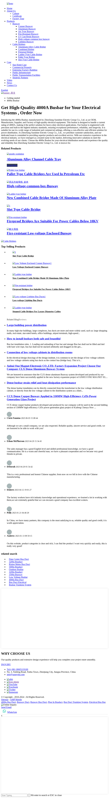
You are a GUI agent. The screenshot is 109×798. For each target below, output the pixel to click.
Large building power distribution (27, 325)
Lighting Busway (26, 41)
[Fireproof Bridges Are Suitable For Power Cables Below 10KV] (17, 217)
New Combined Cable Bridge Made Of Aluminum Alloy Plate (51, 198)
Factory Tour (18, 18)
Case (9, 62)
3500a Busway (15, 574)
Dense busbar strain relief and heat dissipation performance (41, 382)
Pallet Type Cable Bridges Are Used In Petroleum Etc (46, 174)
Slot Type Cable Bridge (28, 59)
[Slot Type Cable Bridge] (8, 205)
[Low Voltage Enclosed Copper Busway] (32, 263)
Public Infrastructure (21, 72)
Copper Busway (25, 26)
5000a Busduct (15, 567)
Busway (16, 24)
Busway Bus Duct (38, 702)
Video (9, 80)
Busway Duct (23, 702)
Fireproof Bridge (25, 52)
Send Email (6, 707)
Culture (15, 13)
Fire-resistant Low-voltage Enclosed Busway (39, 233)
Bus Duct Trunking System (76, 702)
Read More (12, 165)
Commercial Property (22, 67)
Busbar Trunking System (20, 585)
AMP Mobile (16, 699)
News (9, 83)
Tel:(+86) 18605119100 (17, 669)
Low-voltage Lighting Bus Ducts (27, 300)
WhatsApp (12, 712)
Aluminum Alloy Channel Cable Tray (34, 159)
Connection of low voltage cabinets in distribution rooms (39, 352)
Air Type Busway (26, 31)
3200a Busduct (15, 562)
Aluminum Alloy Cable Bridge (32, 47)
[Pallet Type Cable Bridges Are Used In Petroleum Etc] (16, 170)
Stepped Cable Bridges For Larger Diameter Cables (36, 311)
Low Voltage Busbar (18, 577)
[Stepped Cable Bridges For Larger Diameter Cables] (22, 307)
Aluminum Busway (27, 29)
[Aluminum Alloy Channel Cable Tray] (15, 154)
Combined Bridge (26, 49)
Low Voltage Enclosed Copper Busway (30, 267)
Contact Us (12, 85)
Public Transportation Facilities (26, 75)
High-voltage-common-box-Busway (32, 186)
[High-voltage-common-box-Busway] (17, 182)
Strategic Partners (20, 77)
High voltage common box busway (34, 39)
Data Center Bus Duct (19, 559)
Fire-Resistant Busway (28, 34)
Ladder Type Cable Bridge (30, 54)
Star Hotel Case (19, 65)
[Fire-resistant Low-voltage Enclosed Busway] (12, 229)
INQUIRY (6, 664)
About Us (11, 11)
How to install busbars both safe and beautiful (33, 338)
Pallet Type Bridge (26, 57)
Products (11, 21)
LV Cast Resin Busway (28, 36)
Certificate (17, 16)
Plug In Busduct (55, 702)
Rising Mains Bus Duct (19, 564)
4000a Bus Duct (16, 579)
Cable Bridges (18, 44)
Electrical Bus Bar (97, 702)
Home (9, 8)
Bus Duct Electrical (17, 582)
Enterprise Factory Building (24, 70)
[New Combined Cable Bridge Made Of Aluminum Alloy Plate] (16, 194)
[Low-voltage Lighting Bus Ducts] (29, 296)
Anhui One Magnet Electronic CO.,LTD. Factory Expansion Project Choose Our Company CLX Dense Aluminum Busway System (54, 367)
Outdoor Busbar (16, 569)
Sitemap (4, 699)
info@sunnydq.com (16, 674)
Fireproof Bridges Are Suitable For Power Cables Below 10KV (52, 221)
